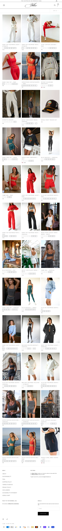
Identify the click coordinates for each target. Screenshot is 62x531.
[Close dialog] (58, 245)
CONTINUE (46, 271)
